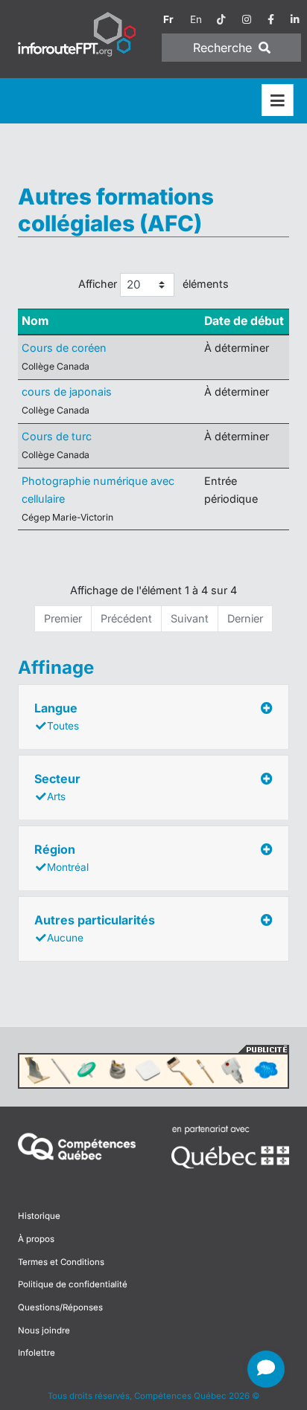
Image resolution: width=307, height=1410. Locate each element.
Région (61, 857)
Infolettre (36, 1353)
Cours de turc (57, 436)
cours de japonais (67, 391)
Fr (168, 19)
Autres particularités (94, 928)
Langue (56, 716)
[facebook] (271, 19)
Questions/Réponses (60, 1307)
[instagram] (246, 19)
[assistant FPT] (266, 1369)
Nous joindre (44, 1330)
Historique (39, 1216)
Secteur (57, 786)
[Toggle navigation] (277, 100)
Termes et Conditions (61, 1262)
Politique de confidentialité (72, 1284)
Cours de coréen (64, 347)
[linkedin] (295, 19)
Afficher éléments (154, 283)
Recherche (224, 47)
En (196, 19)
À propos (36, 1239)
